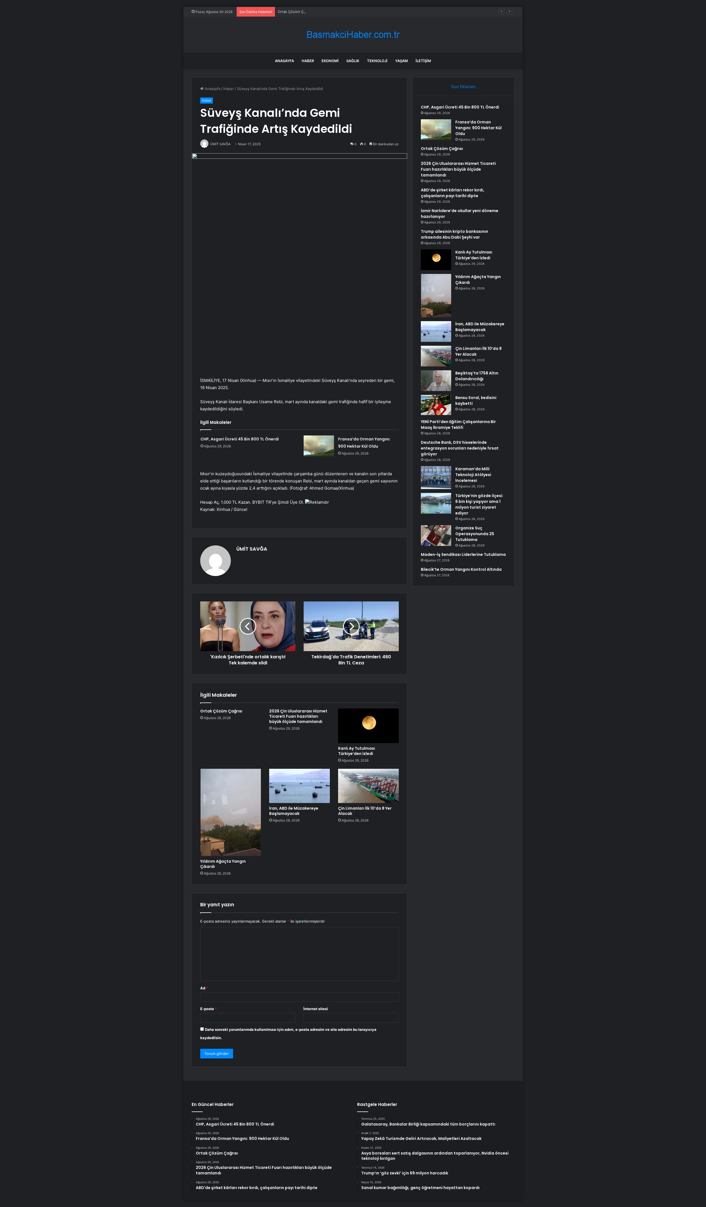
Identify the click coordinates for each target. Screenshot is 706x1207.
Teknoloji (377, 61)
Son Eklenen (463, 86)
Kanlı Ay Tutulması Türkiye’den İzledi (356, 751)
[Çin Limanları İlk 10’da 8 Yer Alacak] (368, 786)
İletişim (423, 61)
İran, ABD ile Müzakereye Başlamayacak (293, 810)
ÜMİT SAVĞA (251, 548)
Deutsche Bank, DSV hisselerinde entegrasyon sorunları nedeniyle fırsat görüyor (460, 448)
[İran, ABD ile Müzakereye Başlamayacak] (299, 786)
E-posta (208, 1009)
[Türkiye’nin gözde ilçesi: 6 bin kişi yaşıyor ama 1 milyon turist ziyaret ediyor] (436, 503)
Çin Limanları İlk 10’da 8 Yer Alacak (365, 810)
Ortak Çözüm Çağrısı (295, 11)
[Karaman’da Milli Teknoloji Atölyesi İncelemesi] (436, 477)
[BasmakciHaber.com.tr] (353, 34)
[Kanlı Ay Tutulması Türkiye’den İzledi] (368, 726)
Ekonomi (330, 61)
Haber (308, 61)
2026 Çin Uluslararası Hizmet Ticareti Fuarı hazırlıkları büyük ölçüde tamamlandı (298, 716)
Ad (204, 988)
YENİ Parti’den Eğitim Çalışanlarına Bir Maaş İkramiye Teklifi (458, 424)
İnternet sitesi (315, 1009)
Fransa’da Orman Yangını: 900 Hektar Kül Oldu (478, 127)
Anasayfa (284, 61)
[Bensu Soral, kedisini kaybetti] (436, 405)
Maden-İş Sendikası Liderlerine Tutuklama (463, 554)
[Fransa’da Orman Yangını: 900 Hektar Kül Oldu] (319, 445)
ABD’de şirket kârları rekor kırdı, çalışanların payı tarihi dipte (452, 193)
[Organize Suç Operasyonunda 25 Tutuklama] (436, 535)
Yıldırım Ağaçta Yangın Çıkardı (223, 864)
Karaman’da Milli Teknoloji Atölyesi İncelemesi (473, 474)
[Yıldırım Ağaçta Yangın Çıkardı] (230, 812)
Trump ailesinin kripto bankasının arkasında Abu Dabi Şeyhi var (454, 234)
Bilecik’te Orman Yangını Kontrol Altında (461, 569)
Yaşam (401, 61)
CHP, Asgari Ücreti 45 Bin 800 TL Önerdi (239, 439)
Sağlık (352, 61)
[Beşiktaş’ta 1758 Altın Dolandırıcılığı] (436, 380)
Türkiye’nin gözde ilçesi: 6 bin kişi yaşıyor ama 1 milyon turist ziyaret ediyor (479, 504)
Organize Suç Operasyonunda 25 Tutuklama (474, 533)
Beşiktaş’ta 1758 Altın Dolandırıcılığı (476, 376)
